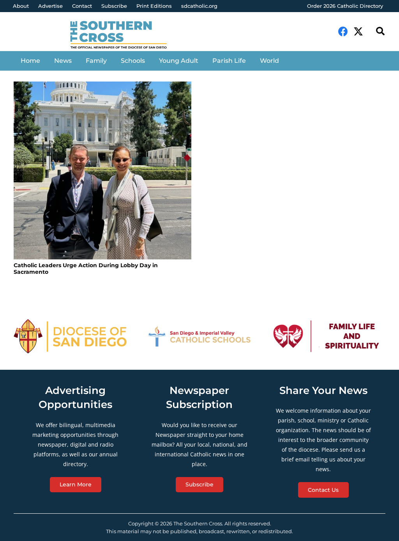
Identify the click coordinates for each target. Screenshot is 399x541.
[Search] (380, 31)
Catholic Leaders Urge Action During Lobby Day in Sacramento (86, 268)
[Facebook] (343, 31)
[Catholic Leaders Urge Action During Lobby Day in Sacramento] (102, 170)
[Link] (123, 35)
